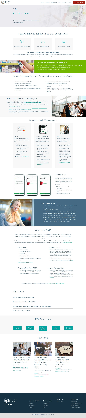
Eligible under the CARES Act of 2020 (25, 262)
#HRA (17, 370)
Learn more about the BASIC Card (22, 156)
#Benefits (22, 367)
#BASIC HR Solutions (16, 367)
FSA (11, 106)
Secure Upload (74, 401)
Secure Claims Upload (75, 405)
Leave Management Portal (76, 407)
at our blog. (71, 260)
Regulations (45, 405)
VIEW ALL (43, 383)
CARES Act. (80, 65)
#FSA (14, 370)
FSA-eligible (65, 65)
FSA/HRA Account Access (76, 403)
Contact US (31, 407)
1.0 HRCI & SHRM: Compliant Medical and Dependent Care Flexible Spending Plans (42, 362)
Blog (44, 407)
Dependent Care (35, 108)
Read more (15, 365)
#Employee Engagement (17, 368)
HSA (19, 106)
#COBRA (26, 367)
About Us (31, 403)
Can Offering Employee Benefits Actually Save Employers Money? (21, 359)
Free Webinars (46, 403)
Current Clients (32, 405)
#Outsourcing (37, 376)
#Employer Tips (25, 368)
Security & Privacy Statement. (49, 414)
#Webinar (41, 376)
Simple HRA (14, 106)
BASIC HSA (52, 277)
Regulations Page (67, 242)
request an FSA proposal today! (57, 283)
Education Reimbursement (26, 109)
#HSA (20, 370)
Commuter (41, 108)
